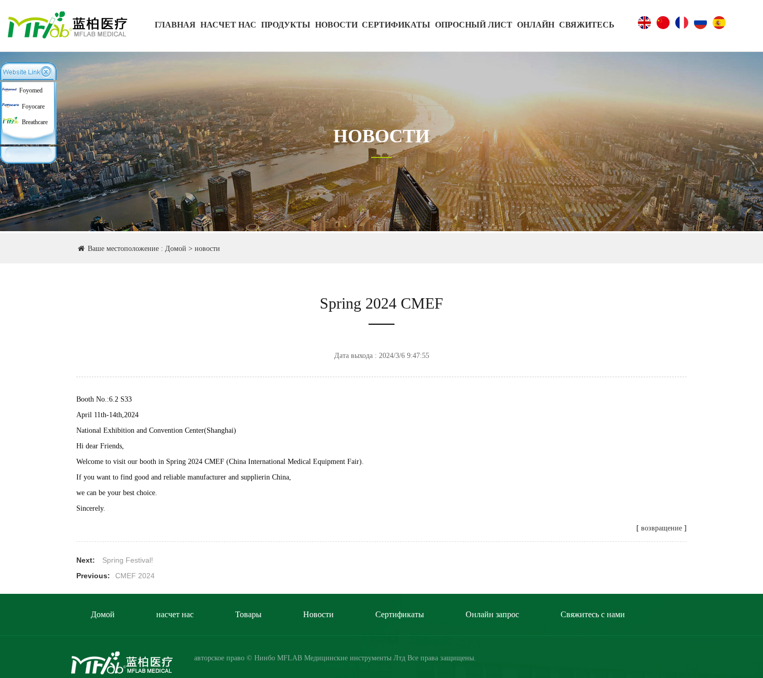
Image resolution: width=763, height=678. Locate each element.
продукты (285, 24)
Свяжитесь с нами (593, 614)
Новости (318, 614)
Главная (175, 24)
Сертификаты (399, 614)
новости (336, 24)
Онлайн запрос (492, 614)
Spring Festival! (127, 560)
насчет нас (228, 24)
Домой (175, 248)
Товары (248, 614)
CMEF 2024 (135, 575)
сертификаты (396, 24)
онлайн (535, 24)
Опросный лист (473, 24)
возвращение (661, 528)
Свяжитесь (587, 24)
